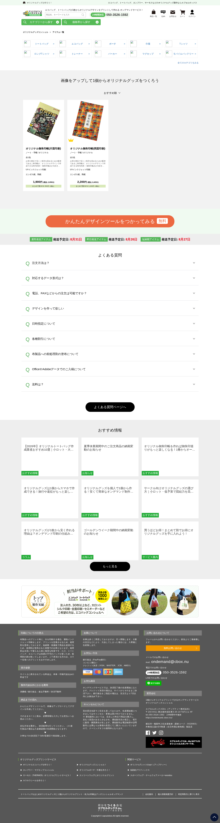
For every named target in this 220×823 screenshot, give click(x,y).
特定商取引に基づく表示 (188, 794)
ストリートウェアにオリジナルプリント (96, 775)
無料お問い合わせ (173, 648)
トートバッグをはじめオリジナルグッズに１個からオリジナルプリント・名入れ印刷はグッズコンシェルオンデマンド (72, 794)
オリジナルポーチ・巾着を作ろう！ (94, 770)
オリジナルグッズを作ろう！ (39, 3)
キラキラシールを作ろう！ (34, 780)
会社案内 (149, 794)
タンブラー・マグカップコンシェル (38, 770)
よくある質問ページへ (110, 407)
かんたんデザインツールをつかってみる (110, 221)
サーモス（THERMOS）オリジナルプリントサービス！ (47, 775)
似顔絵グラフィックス (140, 770)
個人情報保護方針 (165, 794)
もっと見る (110, 566)
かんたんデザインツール (31, 706)
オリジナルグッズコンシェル (35, 32)
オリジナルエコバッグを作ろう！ (37, 765)
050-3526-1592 (117, 14)
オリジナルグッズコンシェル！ (92, 765)
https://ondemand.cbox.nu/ (159, 718)
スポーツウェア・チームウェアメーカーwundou (151, 775)
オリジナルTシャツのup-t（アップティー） (149, 765)
